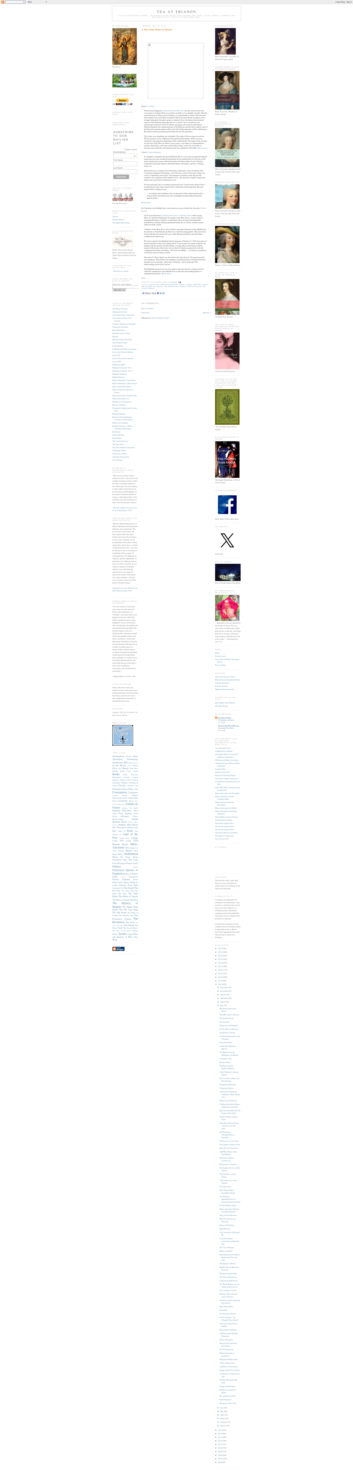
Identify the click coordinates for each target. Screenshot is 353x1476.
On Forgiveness (225, 1186)
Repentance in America (228, 1164)
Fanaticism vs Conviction (229, 1141)
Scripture (126, 879)
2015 (220, 1430)
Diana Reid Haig (118, 330)
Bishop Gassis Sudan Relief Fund (227, 680)
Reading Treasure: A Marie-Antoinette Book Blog (122, 427)
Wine (136, 937)
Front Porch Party (226, 1042)
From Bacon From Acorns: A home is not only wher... (229, 1126)
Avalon (129, 766)
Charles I (125, 782)
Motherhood (131, 854)
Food (120, 813)
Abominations (118, 756)
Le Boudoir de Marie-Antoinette (124, 349)
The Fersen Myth (127, 891)
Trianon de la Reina (119, 453)
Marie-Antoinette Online (121, 386)
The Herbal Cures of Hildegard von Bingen (229, 1053)
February (223, 1422)
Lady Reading (117, 346)
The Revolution (194, 286)
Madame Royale (118, 219)
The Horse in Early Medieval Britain (227, 1067)
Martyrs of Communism (228, 1100)
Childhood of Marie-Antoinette (227, 760)
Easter (114, 801)
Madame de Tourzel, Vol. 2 (122, 371)
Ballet (114, 768)
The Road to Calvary (227, 1032)
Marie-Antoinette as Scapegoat (227, 1354)
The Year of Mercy (130, 928)
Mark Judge (129, 848)
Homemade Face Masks (226, 728)
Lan (120, 835)
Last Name (118, 168)
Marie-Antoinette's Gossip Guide (124, 395)
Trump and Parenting (227, 1386)
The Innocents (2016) (228, 1313)
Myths (135, 857)
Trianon (115, 216)
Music (115, 856)
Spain (132, 882)
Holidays (122, 824)
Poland (135, 863)
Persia (114, 863)
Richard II (223, 1310)
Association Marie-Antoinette (123, 315)
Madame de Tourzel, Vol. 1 (122, 367)
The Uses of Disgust (227, 1247)
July (222, 1005)
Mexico (120, 854)
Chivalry (122, 785)
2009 (220, 1451)
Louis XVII (116, 361)
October (223, 994)
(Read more (145, 202)
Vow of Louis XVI (221, 839)
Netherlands (116, 859)
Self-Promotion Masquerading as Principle (227, 1135)
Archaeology (132, 759)
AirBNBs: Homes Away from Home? (228, 1153)
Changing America (227, 1088)
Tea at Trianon (177, 11)
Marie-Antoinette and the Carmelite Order (224, 797)
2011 (220, 1444)
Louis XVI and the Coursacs (122, 358)
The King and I (118, 444)
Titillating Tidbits (119, 450)
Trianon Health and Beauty (228, 725)
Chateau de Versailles (120, 327)
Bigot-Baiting (225, 1228)
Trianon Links (220, 656)
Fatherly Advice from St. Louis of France (229, 1295)
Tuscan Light (224, 1022)
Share (143, 278)
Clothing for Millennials (229, 1280)
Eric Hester (133, 808)
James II (121, 831)
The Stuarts (129, 925)
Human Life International (224, 689)
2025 (220, 952)
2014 (220, 1433)
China (114, 785)
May (222, 1411)
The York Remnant (227, 1349)
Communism (119, 792)
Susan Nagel (117, 438)
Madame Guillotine (119, 374)
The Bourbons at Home (223, 820)
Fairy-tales (126, 810)
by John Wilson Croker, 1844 (125, 589)
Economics (123, 800)
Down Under (128, 798)
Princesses (118, 870)
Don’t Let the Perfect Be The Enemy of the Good (230, 1112)
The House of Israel (120, 899)
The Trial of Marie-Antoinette (123, 447)
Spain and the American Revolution (228, 1344)
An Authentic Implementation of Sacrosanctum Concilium (230, 1199)
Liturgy (134, 837)
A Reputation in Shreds (223, 751)
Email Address (124, 152)
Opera (125, 859)
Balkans (135, 766)
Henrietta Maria (119, 821)
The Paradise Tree (126, 915)
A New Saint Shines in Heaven (156, 29)
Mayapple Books (221, 706)
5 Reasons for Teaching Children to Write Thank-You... (230, 1094)
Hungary (130, 827)
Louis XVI (116, 355)
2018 (220, 977)
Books (116, 774)
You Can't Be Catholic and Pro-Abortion (229, 1079)
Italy (114, 830)
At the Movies (119, 765)
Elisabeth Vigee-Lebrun (121, 333)
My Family (125, 857)
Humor (124, 827)
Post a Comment (147, 308)
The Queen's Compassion (224, 836)
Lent (127, 838)
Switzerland (116, 888)
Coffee (136, 789)
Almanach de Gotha (119, 312)
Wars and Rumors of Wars (125, 935)
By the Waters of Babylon (229, 1029)
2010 (220, 1448)
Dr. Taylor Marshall (153, 152)
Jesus (130, 830)
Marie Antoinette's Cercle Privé (124, 380)
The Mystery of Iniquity (125, 904)
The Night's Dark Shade (121, 222)
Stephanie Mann (125, 885)
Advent (128, 756)
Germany (125, 816)
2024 (220, 955)
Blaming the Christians (228, 1330)
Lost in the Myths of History (122, 352)
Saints (115, 876)
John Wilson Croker (119, 342)
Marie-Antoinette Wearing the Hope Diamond (229, 1210)
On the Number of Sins (228, 1205)
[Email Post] (179, 282)
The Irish (134, 899)
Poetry (129, 863)
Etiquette (116, 810)
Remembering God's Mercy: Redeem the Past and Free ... (230, 1257)
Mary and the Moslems (228, 1215)
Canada (126, 777)
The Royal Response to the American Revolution (230, 1285)
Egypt (131, 801)
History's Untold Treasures (122, 339)
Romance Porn (225, 1062)
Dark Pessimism (225, 1399)
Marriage (121, 851)
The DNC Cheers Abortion (229, 1014)
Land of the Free (125, 835)
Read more (202, 148)
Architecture (117, 762)
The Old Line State (128, 909)
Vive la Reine (117, 460)
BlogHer (115, 771)
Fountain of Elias (224, 717)
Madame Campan (118, 364)
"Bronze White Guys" (228, 1363)
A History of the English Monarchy (229, 1334)
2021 (220, 966)
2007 (220, 1458)
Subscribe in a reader (120, 271)
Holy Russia (132, 824)
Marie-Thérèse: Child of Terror (226, 817)
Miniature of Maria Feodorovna (227, 1159)
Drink (136, 798)
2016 (220, 984)
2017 (220, 980)
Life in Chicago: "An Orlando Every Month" (229, 1318)
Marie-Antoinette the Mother (226, 808)
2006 (220, 1462)
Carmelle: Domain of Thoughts (124, 324)
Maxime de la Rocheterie (121, 401)
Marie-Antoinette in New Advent (124, 383)
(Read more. (166, 273)
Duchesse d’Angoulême (228, 1273)
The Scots (130, 922)
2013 (220, 1437)
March (222, 1418)
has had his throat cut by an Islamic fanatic (176, 215)
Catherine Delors (125, 780)
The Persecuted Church (175, 286)
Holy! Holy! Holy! (226, 1306)
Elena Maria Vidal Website (225, 703)
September (224, 998)
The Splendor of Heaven (226, 720)
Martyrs (129, 850)
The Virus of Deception (228, 1277)
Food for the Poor (221, 686)
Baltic (120, 768)
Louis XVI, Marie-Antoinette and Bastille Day (229, 1241)
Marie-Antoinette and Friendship (227, 793)
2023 (220, 959)
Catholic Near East (222, 683)
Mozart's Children (119, 405)
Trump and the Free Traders (230, 1370)
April (222, 1415)
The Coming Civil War (228, 1290)
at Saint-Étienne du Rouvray (173, 110)
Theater (135, 930)
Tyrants (122, 934)
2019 (220, 973)
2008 (220, 1455)
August (223, 1001)
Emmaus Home (121, 804)
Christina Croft (132, 786)
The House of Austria (128, 896)
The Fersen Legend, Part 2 (224, 826)
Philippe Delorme (118, 414)
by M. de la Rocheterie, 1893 (124, 509)
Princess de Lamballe (120, 423)
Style (135, 885)
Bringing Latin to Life (228, 1403)
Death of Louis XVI (222, 772)
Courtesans (133, 792)
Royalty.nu (116, 431)
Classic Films (127, 789)
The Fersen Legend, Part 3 (224, 829)
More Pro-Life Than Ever (229, 1148)
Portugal (135, 867)
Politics (116, 866)
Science (115, 879)
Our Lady (133, 859)
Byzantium (116, 777)
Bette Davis (134, 768)
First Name (118, 160)
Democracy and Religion (229, 1025)
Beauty (126, 768)
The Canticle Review (120, 441)
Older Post (206, 312)
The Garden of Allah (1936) (230, 1144)
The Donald (129, 887)
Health (135, 819)
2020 (220, 970)
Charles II (134, 783)
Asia (129, 763)
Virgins (130, 934)
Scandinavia (133, 876)
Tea (121, 888)
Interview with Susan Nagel (225, 775)
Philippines (121, 863)
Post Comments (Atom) (160, 318)
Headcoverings (118, 819)
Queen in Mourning (227, 1225)
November (224, 991)
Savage (123, 877)
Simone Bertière (118, 435)
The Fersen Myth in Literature (226, 832)
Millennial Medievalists (229, 1359)
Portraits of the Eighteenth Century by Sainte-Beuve (122, 418)
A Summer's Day (226, 1058)
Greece (135, 816)
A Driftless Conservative (229, 1366)
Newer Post (145, 312)
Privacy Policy (220, 665)
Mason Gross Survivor (120, 398)
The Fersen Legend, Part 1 (224, 823)
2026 (220, 948)
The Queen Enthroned (228, 1084)
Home (217, 653)
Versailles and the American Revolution (230, 1301)
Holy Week (116, 827)
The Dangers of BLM (227, 1263)
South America (123, 882)
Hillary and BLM (226, 1251)
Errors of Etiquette (226, 1339)
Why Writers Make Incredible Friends (227, 1191)
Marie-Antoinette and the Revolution (224, 803)
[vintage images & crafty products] (122, 745)
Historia (115, 336)
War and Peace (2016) (228, 1396)
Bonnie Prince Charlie (129, 771)
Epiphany (125, 808)
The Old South (119, 912)
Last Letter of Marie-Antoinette (226, 778)
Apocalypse (117, 759)
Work (114, 939)
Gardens (128, 813)
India (136, 827)
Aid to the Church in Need (225, 676)
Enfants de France (169, 284)
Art (126, 762)
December (224, 987)
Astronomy (135, 763)
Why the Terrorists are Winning (228, 1220)
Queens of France (130, 873)
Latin (122, 838)
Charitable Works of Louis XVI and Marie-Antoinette (226, 755)
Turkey (115, 934)
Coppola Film (220, 769)
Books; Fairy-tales (130, 775)
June (222, 1407)
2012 (220, 1441)
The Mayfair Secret (227, 1018)
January (223, 1425)
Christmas (116, 789)
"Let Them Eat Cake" (223, 748)
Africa (135, 756)
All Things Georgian (120, 308)
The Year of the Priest (121, 931)
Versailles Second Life (120, 457)
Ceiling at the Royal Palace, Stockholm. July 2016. (230, 1105)
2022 (220, 963)
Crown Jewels (119, 795)
